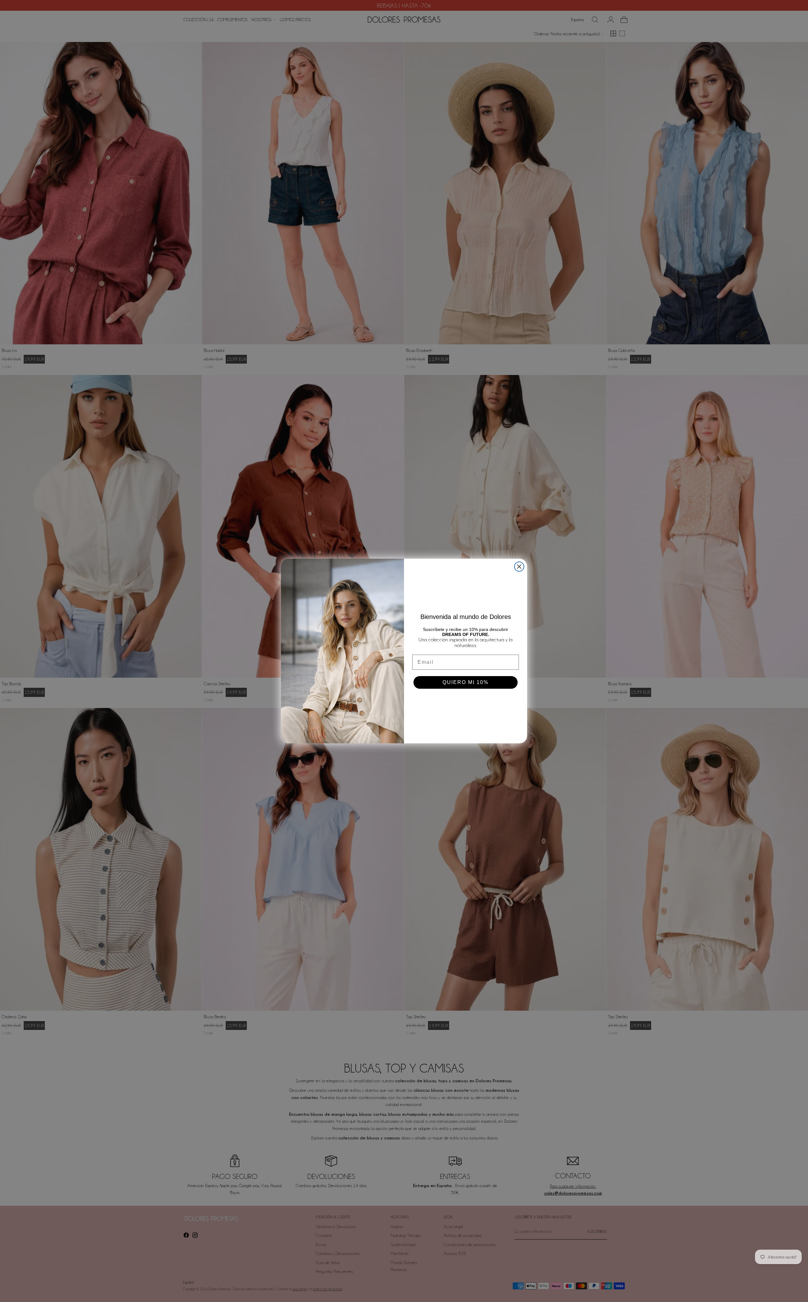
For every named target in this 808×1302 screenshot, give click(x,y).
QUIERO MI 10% (466, 682)
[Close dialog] (519, 566)
